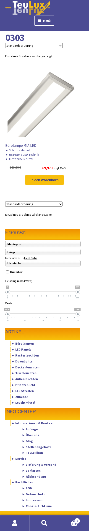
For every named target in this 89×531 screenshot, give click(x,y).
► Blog (27, 441)
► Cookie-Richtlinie (37, 506)
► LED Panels (21, 349)
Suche (44, 523)
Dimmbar (16, 272)
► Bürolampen (22, 343)
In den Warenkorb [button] (45, 179)
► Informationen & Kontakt (32, 423)
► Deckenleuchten (25, 367)
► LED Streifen (22, 391)
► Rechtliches (22, 482)
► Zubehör (19, 397)
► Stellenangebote (37, 447)
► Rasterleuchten (25, 355)
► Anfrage (30, 429)
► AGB (27, 488)
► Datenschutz (33, 494)
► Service (18, 459)
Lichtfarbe (30, 258)
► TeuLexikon (32, 453)
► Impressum (32, 500)
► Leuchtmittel (23, 402)
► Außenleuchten (24, 379)
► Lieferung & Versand (39, 465)
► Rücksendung (34, 476)
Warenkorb (68, 519)
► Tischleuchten (24, 373)
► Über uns (30, 435)
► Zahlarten (31, 470)
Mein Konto (15, 523)
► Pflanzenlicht (23, 385)
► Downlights (22, 361)
